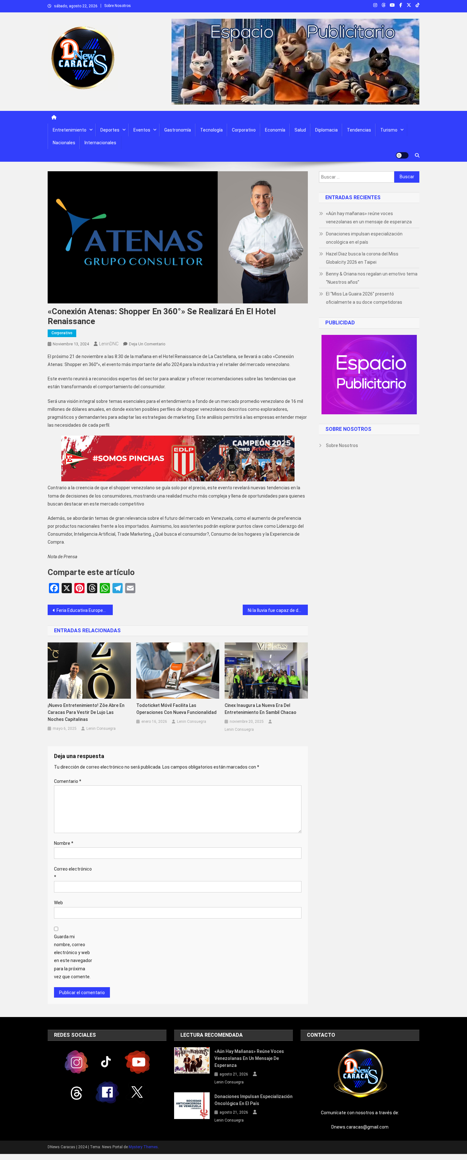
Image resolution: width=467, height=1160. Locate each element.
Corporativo (244, 129)
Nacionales (64, 142)
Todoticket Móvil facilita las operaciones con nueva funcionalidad (176, 709)
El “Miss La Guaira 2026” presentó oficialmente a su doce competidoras (364, 298)
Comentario (67, 781)
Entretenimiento (69, 129)
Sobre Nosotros (117, 5)
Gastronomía (177, 129)
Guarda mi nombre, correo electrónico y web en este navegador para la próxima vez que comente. (73, 956)
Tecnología (211, 129)
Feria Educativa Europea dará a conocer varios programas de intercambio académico (85, 610)
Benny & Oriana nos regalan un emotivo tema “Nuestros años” (371, 278)
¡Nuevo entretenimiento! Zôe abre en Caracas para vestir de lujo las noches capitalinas (86, 712)
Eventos (141, 129)
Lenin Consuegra (101, 728)
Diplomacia (326, 129)
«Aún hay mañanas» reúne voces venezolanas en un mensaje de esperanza (369, 217)
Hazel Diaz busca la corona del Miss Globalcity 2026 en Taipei (362, 258)
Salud (300, 129)
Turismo (388, 129)
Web (58, 902)
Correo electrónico (73, 872)
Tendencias (359, 129)
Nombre (63, 843)
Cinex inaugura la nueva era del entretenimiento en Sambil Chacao (260, 709)
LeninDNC (108, 343)
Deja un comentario (147, 344)
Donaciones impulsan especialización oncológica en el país (364, 238)
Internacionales (100, 142)
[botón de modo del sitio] (402, 155)
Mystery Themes (143, 1147)
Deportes (109, 129)
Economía (275, 129)
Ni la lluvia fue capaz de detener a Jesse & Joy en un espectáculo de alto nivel (278, 610)
